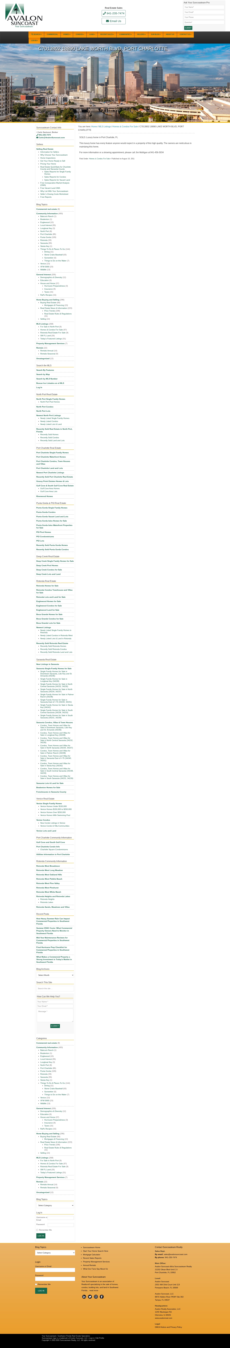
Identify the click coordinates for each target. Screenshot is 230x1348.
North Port (44, 231)
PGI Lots (40, 541)
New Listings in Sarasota (47, 664)
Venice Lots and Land (46, 831)
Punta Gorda (45, 237)
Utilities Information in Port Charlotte (53, 854)
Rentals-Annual (46, 351)
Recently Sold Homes (49, 434)
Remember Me (45, 1230)
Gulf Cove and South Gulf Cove (50, 842)
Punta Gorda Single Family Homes (51, 508)
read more (93, 1290)
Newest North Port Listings (48, 415)
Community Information (47, 213)
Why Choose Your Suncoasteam (54, 155)
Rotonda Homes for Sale (47, 586)
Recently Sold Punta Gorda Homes (52, 545)
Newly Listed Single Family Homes (54, 418)
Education (44, 280)
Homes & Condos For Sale (99, 159)
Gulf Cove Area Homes (50, 488)
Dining (47, 252)
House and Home (47, 283)
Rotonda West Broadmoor (48, 866)
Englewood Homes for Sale (48, 601)
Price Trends (49, 311)
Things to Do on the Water (55, 261)
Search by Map (43, 374)
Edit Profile (100, 1338)
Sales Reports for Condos (55, 177)
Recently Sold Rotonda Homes (53, 646)
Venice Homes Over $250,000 (53, 812)
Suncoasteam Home (91, 1247)
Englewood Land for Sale (47, 610)
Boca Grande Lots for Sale (48, 623)
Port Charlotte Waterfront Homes (51, 457)
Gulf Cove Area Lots (48, 491)
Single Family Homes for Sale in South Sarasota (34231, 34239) (56, 716)
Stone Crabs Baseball (53, 255)
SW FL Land (45, 336)
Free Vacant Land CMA (50, 188)
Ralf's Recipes (46, 295)
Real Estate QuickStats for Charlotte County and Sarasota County (55, 168)
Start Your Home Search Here (95, 1251)
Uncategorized (43, 358)
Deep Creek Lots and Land (48, 574)
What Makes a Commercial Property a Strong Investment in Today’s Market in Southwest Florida (54, 959)
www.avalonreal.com (163, 1318)
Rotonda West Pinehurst (47, 888)
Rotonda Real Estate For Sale (52, 333)
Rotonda (44, 240)
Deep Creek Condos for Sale (49, 570)
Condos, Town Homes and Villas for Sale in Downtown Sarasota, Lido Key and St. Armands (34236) (56, 727)
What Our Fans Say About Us (95, 1269)
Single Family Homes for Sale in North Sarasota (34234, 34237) (56, 690)
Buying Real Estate (48, 302)
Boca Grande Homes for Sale (49, 614)
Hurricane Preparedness (54, 286)
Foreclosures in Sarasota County (51, 792)
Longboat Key (46, 228)
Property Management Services (50, 343)
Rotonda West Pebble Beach (49, 879)
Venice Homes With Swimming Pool (55, 815)
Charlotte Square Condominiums (54, 849)
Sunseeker (48, 258)
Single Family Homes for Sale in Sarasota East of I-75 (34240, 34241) (56, 701)
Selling (43, 319)
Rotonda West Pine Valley (48, 883)
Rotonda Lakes (46, 902)
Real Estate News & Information (53, 308)
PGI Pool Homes (43, 532)
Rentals (39, 348)
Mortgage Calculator (91, 1255)
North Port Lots (43, 411)
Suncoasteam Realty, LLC (70, 1340)
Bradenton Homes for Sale (48, 787)
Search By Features (45, 370)
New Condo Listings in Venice (52, 823)
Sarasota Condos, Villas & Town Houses (54, 722)
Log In (39, 387)
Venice (43, 264)
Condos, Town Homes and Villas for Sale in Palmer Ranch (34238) (55, 752)
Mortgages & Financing (54, 305)
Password (40, 1224)
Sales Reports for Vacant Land (57, 180)
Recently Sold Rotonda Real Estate (52, 643)
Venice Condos (43, 820)
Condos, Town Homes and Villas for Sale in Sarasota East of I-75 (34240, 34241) (55, 758)
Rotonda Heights (47, 899)
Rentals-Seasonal (47, 354)
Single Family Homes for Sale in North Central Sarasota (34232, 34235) (56, 685)
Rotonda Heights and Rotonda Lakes (53, 896)
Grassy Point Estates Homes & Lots (52, 481)
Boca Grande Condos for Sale (49, 619)
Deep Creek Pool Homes (47, 565)
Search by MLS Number (47, 379)
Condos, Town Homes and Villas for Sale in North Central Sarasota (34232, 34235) (56, 740)
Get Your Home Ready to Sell (52, 161)
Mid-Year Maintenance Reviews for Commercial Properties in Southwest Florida (52, 940)
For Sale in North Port (49, 327)
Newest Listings (43, 627)
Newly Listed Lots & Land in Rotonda (55, 638)
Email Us (115, 21)
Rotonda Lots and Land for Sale (50, 597)
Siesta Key (44, 246)
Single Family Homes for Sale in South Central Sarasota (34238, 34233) (56, 711)
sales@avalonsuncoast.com (175, 1254)
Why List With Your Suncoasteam (54, 191)
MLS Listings (42, 324)
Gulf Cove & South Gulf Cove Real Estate (55, 486)
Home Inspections (48, 158)
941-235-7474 (115, 13)
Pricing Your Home (48, 164)
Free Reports (46, 197)
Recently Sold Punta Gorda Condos (52, 549)
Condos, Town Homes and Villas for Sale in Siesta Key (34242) (55, 764)
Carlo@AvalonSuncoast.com (52, 137)
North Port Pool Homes (50, 402)
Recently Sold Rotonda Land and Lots (56, 652)
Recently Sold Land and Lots (52, 440)
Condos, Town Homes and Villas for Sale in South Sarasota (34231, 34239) (56, 777)
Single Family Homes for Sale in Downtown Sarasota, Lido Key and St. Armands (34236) (56, 673)
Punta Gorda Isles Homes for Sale (51, 521)
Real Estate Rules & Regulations (58, 314)
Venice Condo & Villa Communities (54, 826)
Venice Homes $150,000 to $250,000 (56, 809)
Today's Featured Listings (51, 339)
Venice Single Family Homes (49, 803)
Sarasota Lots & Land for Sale (49, 783)
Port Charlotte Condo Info (48, 847)
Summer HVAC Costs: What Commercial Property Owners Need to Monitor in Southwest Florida (54, 930)
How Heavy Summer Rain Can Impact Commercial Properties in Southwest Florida (53, 921)
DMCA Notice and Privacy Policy (168, 1327)
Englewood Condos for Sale (49, 606)
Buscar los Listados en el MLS (50, 383)
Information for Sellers (49, 152)
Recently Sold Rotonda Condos (53, 649)
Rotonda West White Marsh (48, 892)
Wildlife (43, 270)
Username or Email (41, 1218)
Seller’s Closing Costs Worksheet (54, 194)
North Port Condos (44, 407)
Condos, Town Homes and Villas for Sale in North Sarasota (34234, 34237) (56, 746)
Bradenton (44, 219)
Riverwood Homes (44, 496)
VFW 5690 (44, 267)
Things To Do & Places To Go (52, 249)
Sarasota (44, 243)
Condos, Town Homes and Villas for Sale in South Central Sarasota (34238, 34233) (56, 770)
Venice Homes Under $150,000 (53, 806)
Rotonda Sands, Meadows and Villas (53, 907)
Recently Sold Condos (49, 437)
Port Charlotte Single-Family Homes (52, 453)
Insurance (48, 289)
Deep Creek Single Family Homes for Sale (55, 561)
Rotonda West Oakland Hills (49, 875)
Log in (91, 1338)
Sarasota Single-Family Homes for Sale (53, 668)
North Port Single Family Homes (50, 399)
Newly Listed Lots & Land (51, 424)
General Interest (43, 274)
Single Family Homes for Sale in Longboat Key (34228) (53, 680)
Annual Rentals (89, 1265)
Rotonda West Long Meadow (49, 870)
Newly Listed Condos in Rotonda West (56, 635)
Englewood (45, 222)
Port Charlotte (46, 234)
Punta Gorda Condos (46, 512)
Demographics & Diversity (51, 277)
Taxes (46, 292)
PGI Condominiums (45, 536)
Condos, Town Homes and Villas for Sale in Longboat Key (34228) (55, 734)
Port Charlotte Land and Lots (49, 468)
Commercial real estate (46, 209)
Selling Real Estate (44, 149)
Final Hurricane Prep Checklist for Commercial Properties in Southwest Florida (52, 950)
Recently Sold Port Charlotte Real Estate (54, 477)
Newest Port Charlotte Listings (50, 473)
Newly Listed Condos (49, 421)
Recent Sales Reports (92, 1258)
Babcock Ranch (47, 216)
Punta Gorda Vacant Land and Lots (52, 516)
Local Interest (46, 225)
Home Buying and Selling (47, 300)
